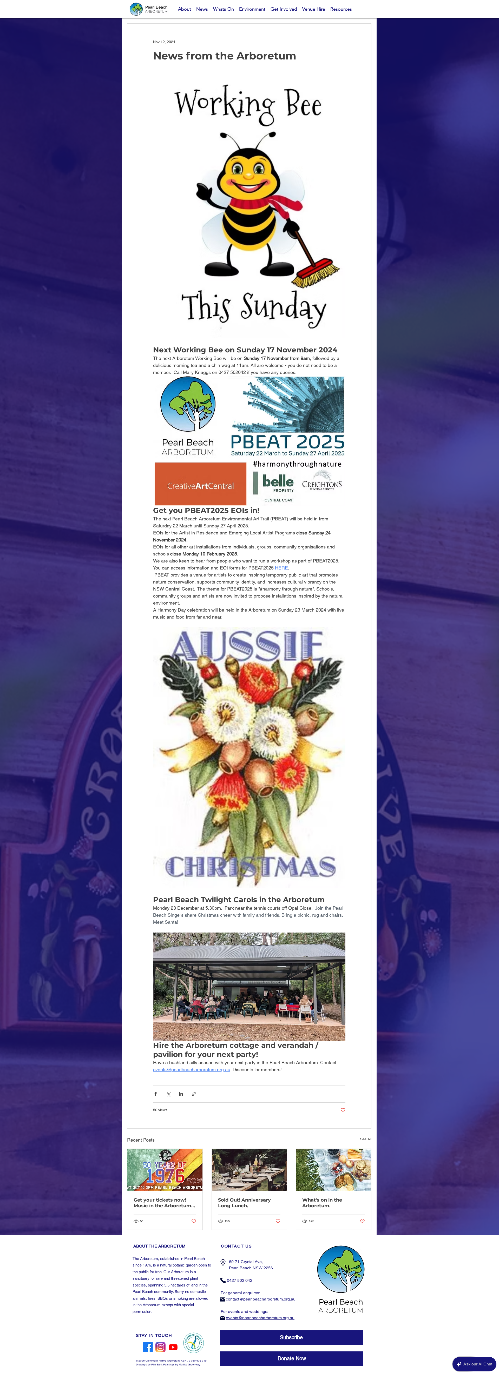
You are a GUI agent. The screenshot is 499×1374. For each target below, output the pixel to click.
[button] (291, 1337)
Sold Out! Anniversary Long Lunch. (244, 1203)
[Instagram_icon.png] (160, 1347)
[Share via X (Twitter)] (168, 1093)
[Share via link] (193, 1093)
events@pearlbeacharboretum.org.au (260, 1317)
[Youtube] (173, 1347)
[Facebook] (148, 1347)
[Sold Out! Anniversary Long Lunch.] (249, 1170)
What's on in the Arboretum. (322, 1203)
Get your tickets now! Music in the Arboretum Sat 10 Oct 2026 (162, 1203)
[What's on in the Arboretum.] (333, 1170)
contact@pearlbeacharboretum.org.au (261, 1299)
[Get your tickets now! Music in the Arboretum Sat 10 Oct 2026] (164, 1170)
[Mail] (222, 1299)
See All (365, 1139)
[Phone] (223, 1280)
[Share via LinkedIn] (181, 1093)
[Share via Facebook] (155, 1093)
